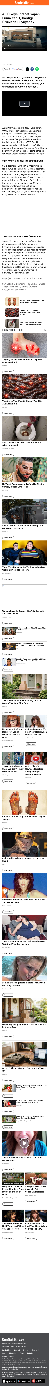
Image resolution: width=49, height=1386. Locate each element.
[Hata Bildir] (11, 1376)
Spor (4, 1353)
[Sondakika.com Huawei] (38, 1381)
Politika (30, 1353)
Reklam (12, 1346)
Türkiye (28, 148)
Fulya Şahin (35, 128)
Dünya (25, 1350)
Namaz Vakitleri (8, 1356)
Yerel (22, 1353)
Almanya (6, 145)
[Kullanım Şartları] (7, 1372)
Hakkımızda (5, 1346)
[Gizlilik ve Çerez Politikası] (36, 1372)
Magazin (12, 1353)
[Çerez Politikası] (7, 1374)
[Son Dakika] (24, 2)
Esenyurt (6, 151)
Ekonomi (35, 1350)
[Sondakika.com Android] (24, 1381)
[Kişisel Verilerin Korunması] (23, 1374)
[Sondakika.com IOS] (9, 1381)
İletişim (18, 1346)
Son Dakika (6, 1350)
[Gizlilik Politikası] (20, 1372)
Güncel (17, 1350)
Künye (23, 1346)
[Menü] (4, 2)
